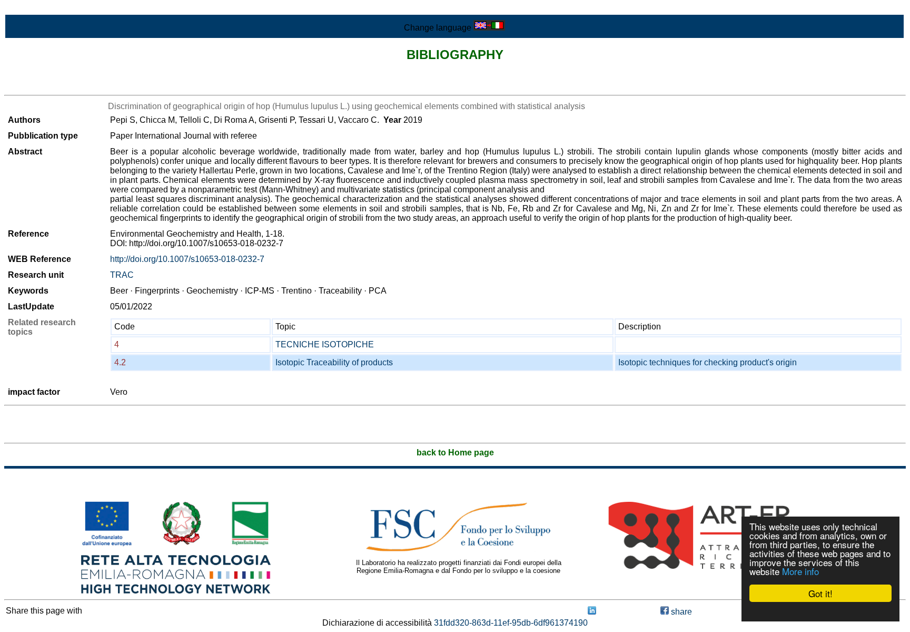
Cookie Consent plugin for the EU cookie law (820, 611)
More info (800, 571)
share (680, 611)
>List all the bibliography (49, 85)
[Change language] (489, 27)
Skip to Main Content (43, 8)
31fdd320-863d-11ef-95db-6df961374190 (511, 622)
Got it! (820, 593)
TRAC (122, 274)
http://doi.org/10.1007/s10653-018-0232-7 (187, 259)
